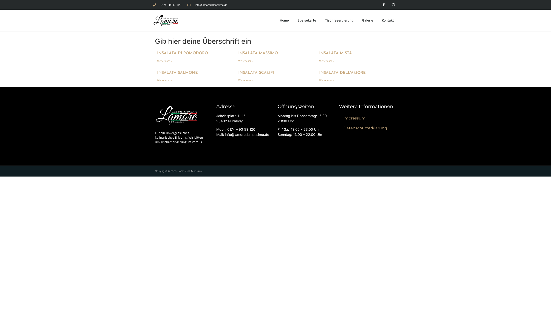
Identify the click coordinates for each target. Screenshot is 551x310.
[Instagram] (393, 5)
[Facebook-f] (383, 5)
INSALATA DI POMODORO (182, 53)
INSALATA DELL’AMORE (342, 73)
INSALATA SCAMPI (256, 73)
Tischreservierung (339, 20)
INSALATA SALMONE (177, 73)
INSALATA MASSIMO (258, 53)
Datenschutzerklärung (365, 128)
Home (284, 20)
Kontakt (388, 20)
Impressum (354, 118)
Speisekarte (306, 20)
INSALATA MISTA (335, 53)
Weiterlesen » (164, 61)
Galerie (367, 20)
